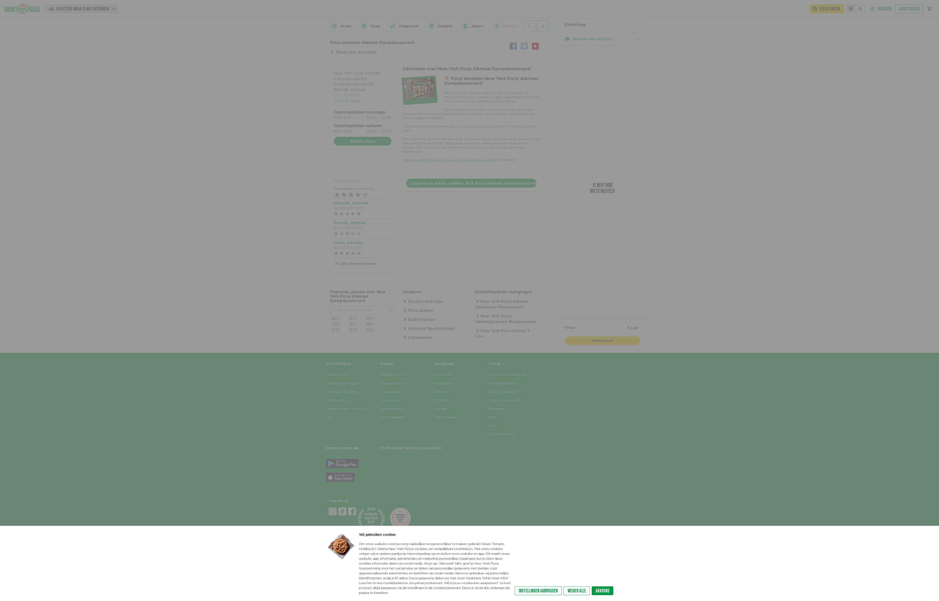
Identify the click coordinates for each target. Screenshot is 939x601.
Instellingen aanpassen (538, 591)
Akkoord (602, 591)
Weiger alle (577, 591)
